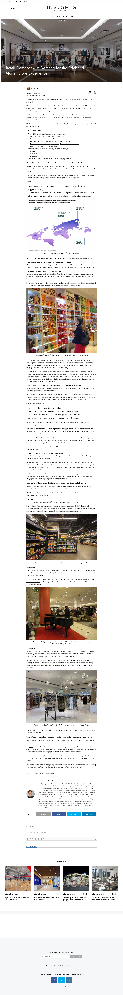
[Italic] (30, 839)
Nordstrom (33, 154)
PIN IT (91, 244)
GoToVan (85, 562)
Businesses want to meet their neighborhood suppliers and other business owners (54, 144)
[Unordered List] (41, 839)
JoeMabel (67, 643)
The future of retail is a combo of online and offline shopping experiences (50, 159)
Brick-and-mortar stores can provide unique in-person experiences (50, 141)
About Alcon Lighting (23, 2)
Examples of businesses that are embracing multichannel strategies (48, 149)
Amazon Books (74, 506)
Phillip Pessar (84, 725)
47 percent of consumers (38, 192)
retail (91, 258)
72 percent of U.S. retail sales (71, 186)
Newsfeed (53, 894)
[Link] (43, 839)
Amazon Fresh (53, 511)
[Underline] (33, 839)
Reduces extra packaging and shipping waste (43, 146)
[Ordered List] (38, 839)
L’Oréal (90, 274)
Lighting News (12, 63)
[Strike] (35, 839)
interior (36, 773)
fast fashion (47, 651)
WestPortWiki (84, 355)
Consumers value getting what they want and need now (47, 136)
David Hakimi (36, 88)
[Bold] (27, 839)
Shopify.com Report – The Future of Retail (64, 253)
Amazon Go (38, 508)
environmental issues (88, 467)
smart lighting (50, 773)
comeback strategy (87, 663)
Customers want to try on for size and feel (42, 139)
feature (31, 747)
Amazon (32, 151)
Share (94, 93)
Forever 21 (33, 156)
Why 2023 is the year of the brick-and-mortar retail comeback (46, 134)
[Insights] (61, 8)
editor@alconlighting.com (61, 987)
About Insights (9, 2)
